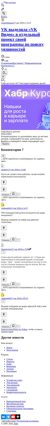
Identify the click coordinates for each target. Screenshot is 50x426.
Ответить (6, 195)
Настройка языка (9, 421)
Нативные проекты (15, 406)
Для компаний (12, 385)
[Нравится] (3, 182)
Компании (11, 366)
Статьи (9, 359)
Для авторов (12, 383)
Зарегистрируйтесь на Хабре (14, 329)
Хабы (8, 364)
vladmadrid (6, 208)
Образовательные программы (19, 408)
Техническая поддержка (28, 421)
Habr (15, 424)
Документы (11, 387)
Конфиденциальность (16, 392)
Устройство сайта (14, 380)
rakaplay (4, 170)
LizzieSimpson (7, 23)
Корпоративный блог (16, 401)
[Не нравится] (3, 189)
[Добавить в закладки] (13, 194)
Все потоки (10, 2)
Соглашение (12, 390)
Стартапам (11, 411)
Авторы (10, 369)
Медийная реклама (15, 404)
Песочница (11, 371)
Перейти (5, 144)
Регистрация (12, 350)
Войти (9, 348)
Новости (10, 361)
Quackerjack (6, 249)
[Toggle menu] (2, 3)
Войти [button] (4, 17)
